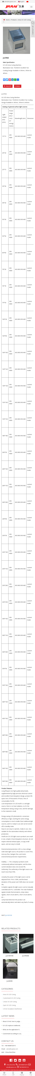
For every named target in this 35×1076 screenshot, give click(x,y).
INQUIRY (8, 86)
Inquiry (22, 1075)
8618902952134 (24, 1067)
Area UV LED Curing (24, 20)
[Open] (33, 29)
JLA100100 (8, 915)
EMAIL (18, 86)
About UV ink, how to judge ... (12, 1021)
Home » (8, 20)
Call (13, 1075)
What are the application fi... (11, 1029)
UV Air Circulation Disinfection (12, 1009)
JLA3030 (9, 981)
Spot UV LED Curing (9, 1005)
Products (14, 20)
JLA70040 (25, 956)
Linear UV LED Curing (10, 1002)
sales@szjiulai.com (12, 1049)
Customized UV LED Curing (11, 998)
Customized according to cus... (12, 1034)
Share (4, 1075)
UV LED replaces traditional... (12, 1025)
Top (30, 1075)
